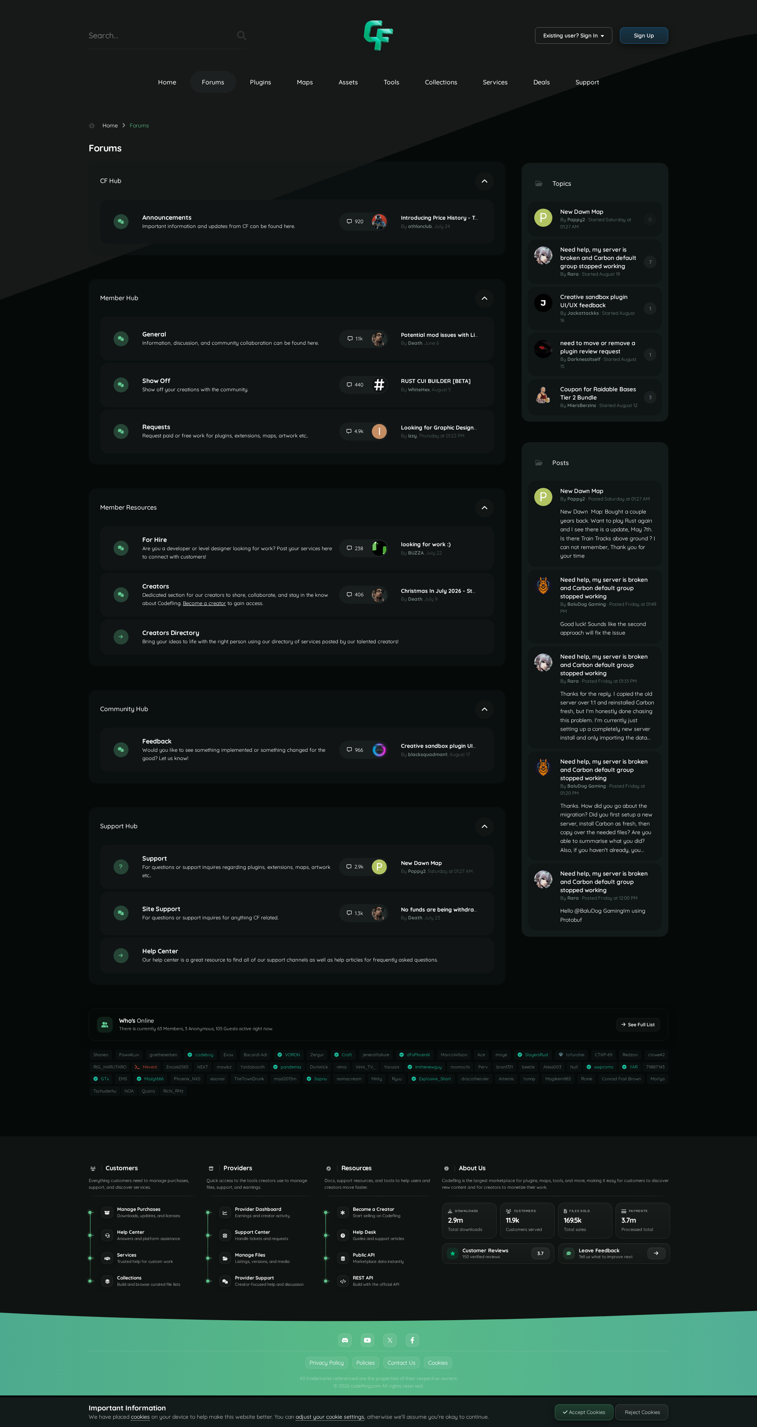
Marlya (658, 1078)
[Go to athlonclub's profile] (379, 221)
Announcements (167, 217)
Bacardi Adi (255, 1054)
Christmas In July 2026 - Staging (444, 590)
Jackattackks (583, 313)
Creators (155, 586)
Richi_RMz (173, 1091)
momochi (460, 1067)
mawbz (224, 1067)
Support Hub (119, 826)
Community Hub (124, 709)
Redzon (630, 1054)
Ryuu (397, 1078)
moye (501, 1054)
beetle (528, 1067)
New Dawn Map (421, 863)
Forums (213, 82)
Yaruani (391, 1067)
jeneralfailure (376, 1054)
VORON (292, 1054)
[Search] (241, 35)
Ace (481, 1054)
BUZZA (416, 553)
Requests (156, 427)
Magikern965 (558, 1078)
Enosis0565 (177, 1067)
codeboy (204, 1054)
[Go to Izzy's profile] (379, 431)
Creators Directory (170, 633)
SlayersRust (536, 1054)
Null (574, 1067)
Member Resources (128, 507)
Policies (365, 1362)
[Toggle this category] (484, 181)
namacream (349, 1078)
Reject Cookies (641, 1412)
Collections (441, 82)
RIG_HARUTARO (109, 1067)
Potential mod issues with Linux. (443, 334)
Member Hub (119, 298)
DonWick (319, 1067)
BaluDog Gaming (586, 604)
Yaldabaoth (253, 1067)
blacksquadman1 (427, 754)
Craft (347, 1054)
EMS (123, 1078)
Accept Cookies (586, 1412)
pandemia (291, 1067)
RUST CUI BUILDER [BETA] (436, 381)
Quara (148, 1091)
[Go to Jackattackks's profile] (543, 303)
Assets (348, 82)
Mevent (150, 1067)
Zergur (317, 1054)
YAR (634, 1067)
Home (167, 82)
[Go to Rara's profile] (543, 256)
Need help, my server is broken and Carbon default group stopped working (598, 258)
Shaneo (100, 1054)
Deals (541, 82)
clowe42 (656, 1054)
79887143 (655, 1067)
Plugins (260, 82)
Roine (586, 1078)
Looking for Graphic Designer (440, 427)
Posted (619, 499)
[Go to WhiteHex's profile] (379, 384)
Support (587, 82)
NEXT (202, 1067)
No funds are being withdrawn (441, 909)
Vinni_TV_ (365, 1067)
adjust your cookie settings (330, 1416)
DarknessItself (583, 359)
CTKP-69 (603, 1054)
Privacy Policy (327, 1362)
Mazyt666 (154, 1078)
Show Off (156, 381)
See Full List (641, 1024)
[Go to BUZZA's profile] (379, 548)
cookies (140, 1416)
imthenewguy (428, 1067)
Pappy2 (417, 871)
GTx (105, 1078)
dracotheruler (475, 1078)
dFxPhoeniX (418, 1054)
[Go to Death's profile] (379, 338)
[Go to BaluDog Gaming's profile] (543, 586)
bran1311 (504, 1067)
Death (415, 343)
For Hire (154, 540)
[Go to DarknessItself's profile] (543, 349)
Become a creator (204, 603)
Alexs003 (552, 1067)
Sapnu (320, 1078)
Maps (305, 82)
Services (495, 82)
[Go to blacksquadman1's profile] (379, 749)
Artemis (506, 1078)
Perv (483, 1067)
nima (342, 1067)
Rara (573, 274)
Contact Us (402, 1362)
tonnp (529, 1078)
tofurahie (575, 1054)
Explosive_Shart (435, 1078)
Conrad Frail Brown (621, 1078)
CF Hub (110, 181)
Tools (391, 82)
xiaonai (217, 1078)
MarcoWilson (454, 1054)
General (154, 334)
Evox (228, 1054)
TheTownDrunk (249, 1078)
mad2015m (285, 1078)
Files (221, 35)
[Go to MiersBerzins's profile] (543, 395)
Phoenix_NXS (187, 1078)
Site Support (161, 909)
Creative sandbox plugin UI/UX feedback (455, 745)
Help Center (160, 951)
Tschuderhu (104, 1091)
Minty (376, 1078)
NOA (129, 1091)
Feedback (157, 741)
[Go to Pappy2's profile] (379, 866)
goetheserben (163, 1054)
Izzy (412, 436)
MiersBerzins (581, 405)
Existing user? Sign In (572, 35)
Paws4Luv (129, 1054)
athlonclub (420, 226)
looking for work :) (426, 544)
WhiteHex (419, 389)
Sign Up (644, 35)
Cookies (438, 1362)
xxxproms (603, 1067)
